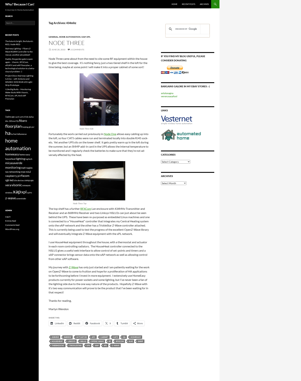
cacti (17, 117)
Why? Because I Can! (19, 4)
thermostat (58, 345)
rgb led (9, 180)
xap (97, 345)
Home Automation (69, 37)
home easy (24, 154)
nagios (29, 167)
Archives (204, 4)
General (53, 37)
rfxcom (120, 341)
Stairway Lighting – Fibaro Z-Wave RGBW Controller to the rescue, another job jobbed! (19, 51)
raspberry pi (12, 175)
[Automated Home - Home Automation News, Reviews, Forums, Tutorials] (181, 134)
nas (7, 171)
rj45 (131, 341)
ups (88, 345)
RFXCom (85, 208)
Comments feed (12, 225)
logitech (28, 159)
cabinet (104, 337)
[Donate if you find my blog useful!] (175, 69)
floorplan (13, 126)
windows (9, 192)
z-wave (115, 345)
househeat (57, 341)
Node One (110, 134)
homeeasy (135, 337)
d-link (26, 117)
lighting (20, 158)
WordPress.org (12, 229)
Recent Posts (188, 4)
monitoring (13, 167)
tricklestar (75, 345)
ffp (17, 121)
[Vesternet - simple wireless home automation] (176, 119)
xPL (88, 37)
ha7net (14, 134)
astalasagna (167, 93)
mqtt (23, 167)
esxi (14, 121)
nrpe (23, 171)
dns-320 (8, 121)
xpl (105, 345)
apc (93, 337)
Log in (8, 216)
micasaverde (13, 163)
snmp (140, 341)
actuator (81, 337)
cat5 (115, 337)
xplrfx (29, 192)
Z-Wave (73, 267)
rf (110, 341)
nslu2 (83, 341)
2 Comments (77, 49)
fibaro (23, 120)
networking (14, 171)
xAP (83, 37)
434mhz (55, 337)
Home (174, 4)
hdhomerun (22, 134)
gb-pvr (31, 127)
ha (124, 337)
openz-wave (97, 341)
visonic (16, 185)
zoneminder (21, 198)
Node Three (67, 42)
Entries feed (10, 221)
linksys (71, 341)
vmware (26, 185)
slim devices (19, 180)
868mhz (67, 337)
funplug (25, 127)
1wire (8, 116)
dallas (31, 117)
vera (8, 185)
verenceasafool (169, 96)
